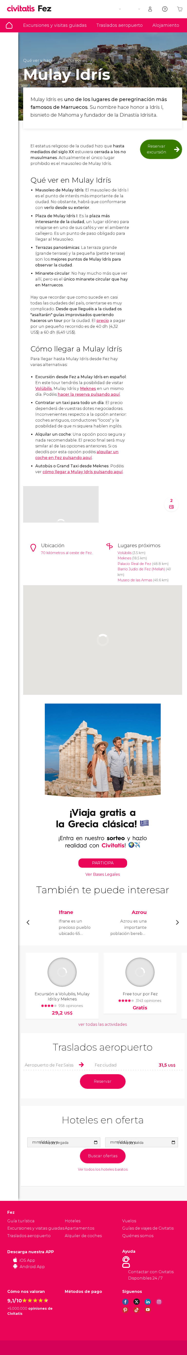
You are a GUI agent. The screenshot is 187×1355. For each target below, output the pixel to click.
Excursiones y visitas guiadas (55, 25)
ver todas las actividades (102, 1024)
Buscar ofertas (102, 1156)
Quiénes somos (137, 1235)
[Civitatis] (17, 1347)
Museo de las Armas (135, 580)
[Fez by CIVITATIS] (22, 9)
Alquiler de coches (83, 1235)
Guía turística (9, 25)
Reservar (103, 1081)
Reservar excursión (156, 149)
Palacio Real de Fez (134, 564)
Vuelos (129, 1221)
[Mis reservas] (150, 9)
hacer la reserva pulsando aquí (89, 394)
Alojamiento (165, 25)
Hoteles (72, 1221)
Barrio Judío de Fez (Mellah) (141, 569)
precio (102, 320)
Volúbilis (43, 388)
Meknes (88, 388)
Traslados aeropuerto (119, 25)
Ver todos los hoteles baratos (103, 1169)
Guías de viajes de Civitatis (148, 1228)
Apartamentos (79, 1228)
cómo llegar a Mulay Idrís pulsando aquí (83, 472)
